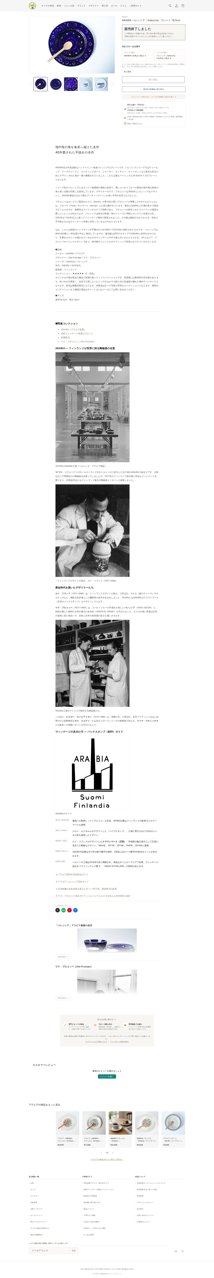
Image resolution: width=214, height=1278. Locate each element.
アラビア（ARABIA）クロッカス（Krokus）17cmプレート (66, 1139)
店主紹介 (140, 1209)
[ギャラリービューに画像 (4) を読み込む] (86, 84)
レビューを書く (107, 1076)
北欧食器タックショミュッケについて (151, 1183)
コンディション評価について (96, 1042)
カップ (33, 1189)
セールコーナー (36, 1215)
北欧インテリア (36, 1209)
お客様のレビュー (143, 1222)
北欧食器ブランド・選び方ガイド (96, 1183)
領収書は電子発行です (92, 1202)
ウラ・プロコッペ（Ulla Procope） (78, 341)
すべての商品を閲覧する (39, 1228)
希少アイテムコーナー (38, 1222)
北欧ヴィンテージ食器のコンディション (99, 1189)
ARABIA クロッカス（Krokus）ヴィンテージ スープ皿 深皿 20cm (146, 1139)
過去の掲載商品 (36, 1235)
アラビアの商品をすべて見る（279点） (107, 1159)
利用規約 (140, 1196)
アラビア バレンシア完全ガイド (73, 881)
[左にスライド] (31, 84)
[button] (69, 6)
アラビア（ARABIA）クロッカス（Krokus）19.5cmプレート (92, 1139)
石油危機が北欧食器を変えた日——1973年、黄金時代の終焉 (87, 889)
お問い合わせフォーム (145, 1215)
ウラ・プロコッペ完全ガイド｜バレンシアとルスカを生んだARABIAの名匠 (94, 896)
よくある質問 (89, 1235)
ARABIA (125, 17)
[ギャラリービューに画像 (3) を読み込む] (71, 84)
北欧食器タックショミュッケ (110, 1274)
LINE (63, 910)
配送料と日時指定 (90, 1196)
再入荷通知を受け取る (155, 89)
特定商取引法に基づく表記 (147, 1189)
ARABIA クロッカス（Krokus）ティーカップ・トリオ (118, 1139)
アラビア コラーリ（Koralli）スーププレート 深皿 (173, 1139)
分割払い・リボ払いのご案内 (95, 1228)
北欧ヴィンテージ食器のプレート (77, 333)
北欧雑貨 (33, 1202)
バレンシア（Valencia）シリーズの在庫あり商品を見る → (153, 97)
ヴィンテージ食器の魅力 (119, 1042)
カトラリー (34, 1196)
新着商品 (65, 337)
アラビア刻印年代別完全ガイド (73, 874)
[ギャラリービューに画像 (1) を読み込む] (41, 84)
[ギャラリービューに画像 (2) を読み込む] (56, 84)
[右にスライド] (113, 84)
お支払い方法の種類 (91, 1222)
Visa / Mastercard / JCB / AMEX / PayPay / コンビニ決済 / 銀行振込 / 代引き (107, 1269)
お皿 (32, 1183)
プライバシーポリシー (145, 1202)
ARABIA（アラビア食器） (73, 329)
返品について (89, 1209)
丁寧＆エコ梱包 (89, 1215)
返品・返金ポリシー (135, 123)
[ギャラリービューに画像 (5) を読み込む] (101, 84)
